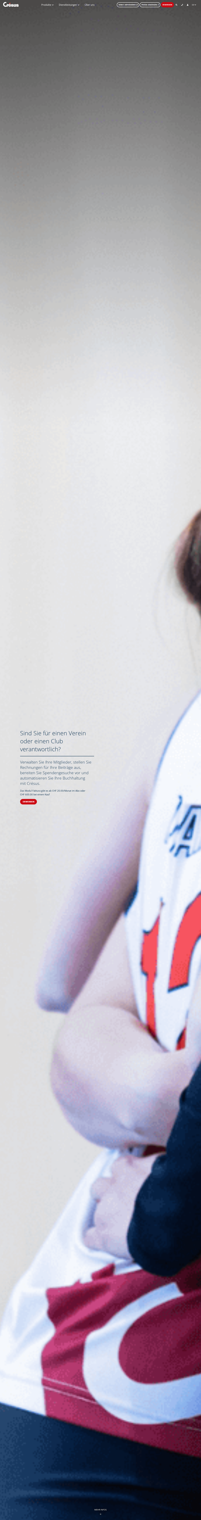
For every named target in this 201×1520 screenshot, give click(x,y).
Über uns (90, 4)
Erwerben (167, 5)
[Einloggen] (187, 5)
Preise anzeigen (149, 5)
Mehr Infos (100, 1509)
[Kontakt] (182, 5)
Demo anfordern (127, 5)
